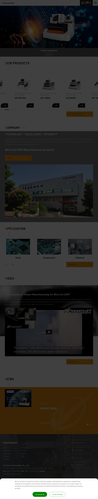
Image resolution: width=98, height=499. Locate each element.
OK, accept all (40, 494)
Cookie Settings (57, 494)
